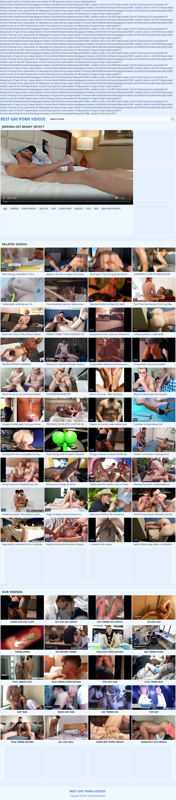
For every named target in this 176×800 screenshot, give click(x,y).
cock (88, 208)
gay (5, 208)
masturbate (65, 208)
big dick (79, 208)
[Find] (172, 119)
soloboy (14, 208)
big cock (43, 208)
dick (96, 208)
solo (53, 208)
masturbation (29, 208)
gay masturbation (111, 208)
